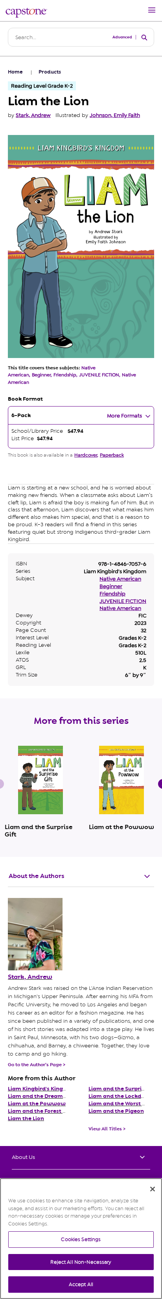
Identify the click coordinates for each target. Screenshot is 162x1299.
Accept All (81, 1284)
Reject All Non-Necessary (80, 1262)
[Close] (152, 1189)
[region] (81, 1238)
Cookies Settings (81, 1239)
